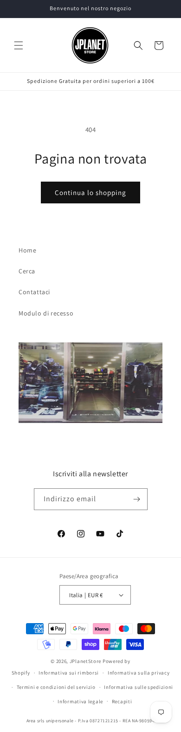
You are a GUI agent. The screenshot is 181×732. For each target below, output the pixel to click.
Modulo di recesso (46, 313)
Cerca (27, 271)
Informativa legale (80, 701)
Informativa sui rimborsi (69, 672)
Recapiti (122, 701)
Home (27, 250)
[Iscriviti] (137, 499)
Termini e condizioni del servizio (56, 687)
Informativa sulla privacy (139, 672)
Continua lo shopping (90, 192)
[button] (18, 45)
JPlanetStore (85, 661)
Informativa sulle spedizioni (138, 687)
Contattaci (34, 292)
